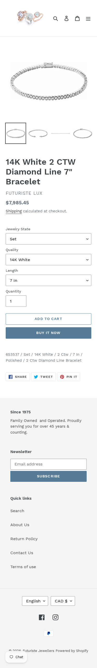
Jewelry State (18, 229)
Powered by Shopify (72, 651)
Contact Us (21, 552)
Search (17, 510)
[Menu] (88, 18)
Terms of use (23, 566)
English (33, 601)
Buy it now (48, 333)
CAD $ (61, 601)
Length (12, 270)
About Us (19, 524)
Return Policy (24, 538)
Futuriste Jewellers (38, 651)
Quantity (13, 291)
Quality (12, 250)
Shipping (14, 211)
